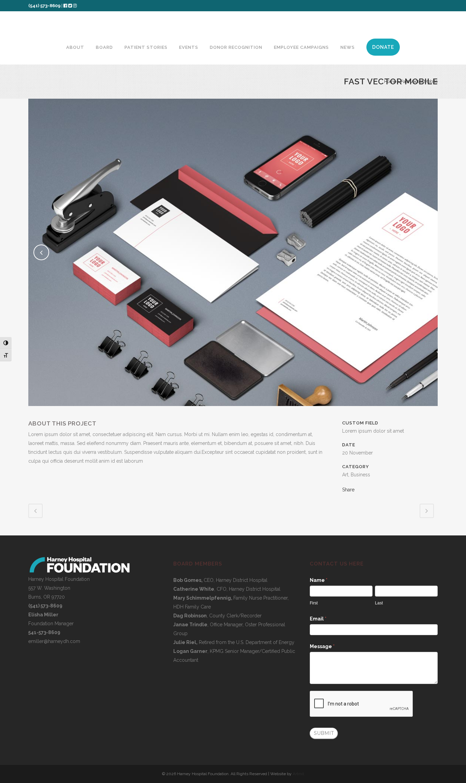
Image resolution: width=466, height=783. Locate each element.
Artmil (298, 773)
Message (322, 646)
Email (318, 618)
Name (318, 580)
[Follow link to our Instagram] (75, 5)
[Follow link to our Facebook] (65, 5)
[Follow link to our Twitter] (70, 5)
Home (390, 81)
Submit (324, 733)
